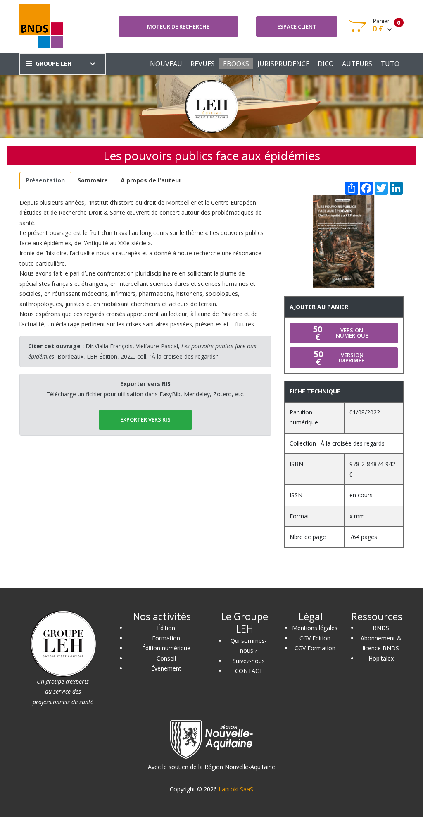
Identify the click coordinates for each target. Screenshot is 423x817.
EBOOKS (236, 63)
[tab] (45, 180)
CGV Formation (315, 648)
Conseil (166, 658)
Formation (166, 638)
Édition (166, 628)
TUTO (389, 63)
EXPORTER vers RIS (145, 419)
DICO (326, 63)
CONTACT (249, 671)
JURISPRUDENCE (283, 63)
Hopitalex (381, 658)
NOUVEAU (166, 63)
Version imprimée (339, 358)
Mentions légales (314, 628)
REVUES (202, 63)
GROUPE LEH (53, 63)
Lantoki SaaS (236, 789)
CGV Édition (314, 638)
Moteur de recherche (178, 26)
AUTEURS (357, 63)
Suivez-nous (249, 661)
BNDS (381, 628)
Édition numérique (166, 648)
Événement (166, 668)
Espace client (296, 26)
